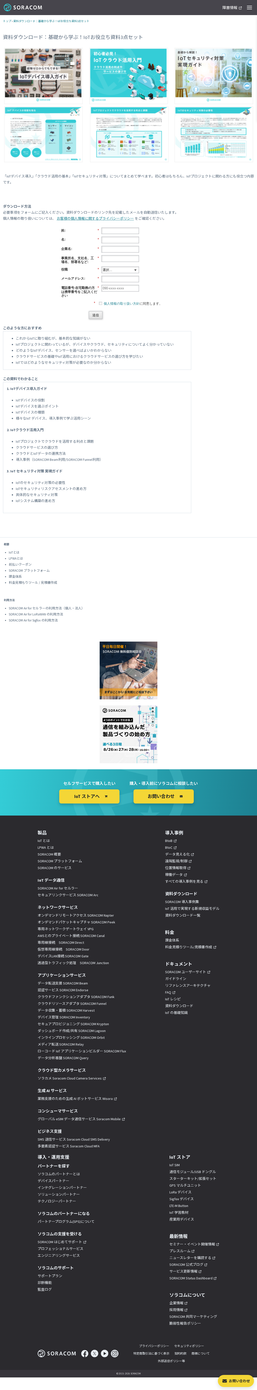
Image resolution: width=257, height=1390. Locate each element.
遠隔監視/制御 (176, 861)
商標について (200, 1353)
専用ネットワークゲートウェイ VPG (66, 929)
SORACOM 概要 (49, 854)
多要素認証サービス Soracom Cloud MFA (69, 1146)
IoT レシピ (173, 999)
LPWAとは (16, 558)
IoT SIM (174, 1165)
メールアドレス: (80, 278)
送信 (95, 315)
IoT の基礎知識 (176, 1012)
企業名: (80, 249)
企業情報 (176, 1303)
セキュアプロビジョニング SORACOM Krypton (73, 1024)
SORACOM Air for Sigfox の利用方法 (33, 620)
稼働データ (174, 874)
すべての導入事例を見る (184, 881)
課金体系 (15, 576)
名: (80, 239)
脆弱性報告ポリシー (185, 1323)
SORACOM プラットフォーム (29, 570)
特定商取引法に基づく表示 (151, 1353)
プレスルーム (179, 1251)
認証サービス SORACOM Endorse (63, 990)
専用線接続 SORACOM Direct (61, 942)
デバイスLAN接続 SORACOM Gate (63, 956)
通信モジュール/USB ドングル (192, 1172)
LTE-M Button (178, 1205)
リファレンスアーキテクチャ (188, 985)
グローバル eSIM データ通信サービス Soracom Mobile (79, 1119)
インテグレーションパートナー (62, 1187)
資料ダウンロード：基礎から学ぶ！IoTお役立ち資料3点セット (51, 21)
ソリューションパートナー (59, 1194)
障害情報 (229, 8)
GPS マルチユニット (185, 1185)
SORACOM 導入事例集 (182, 902)
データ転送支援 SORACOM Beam (63, 983)
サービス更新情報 (183, 1271)
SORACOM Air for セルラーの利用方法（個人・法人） (47, 608)
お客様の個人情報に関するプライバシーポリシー (95, 218)
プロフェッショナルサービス (60, 1248)
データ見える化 (177, 854)
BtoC (168, 847)
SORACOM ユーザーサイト (185, 972)
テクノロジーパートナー (57, 1201)
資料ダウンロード (179, 1006)
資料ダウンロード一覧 (182, 915)
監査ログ (45, 1289)
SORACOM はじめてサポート (60, 1242)
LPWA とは (46, 847)
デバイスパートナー (53, 1181)
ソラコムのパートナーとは (59, 1174)
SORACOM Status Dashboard (191, 1278)
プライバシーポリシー (154, 1346)
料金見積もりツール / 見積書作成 (33, 582)
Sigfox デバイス (181, 1199)
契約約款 (180, 1353)
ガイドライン (175, 978)
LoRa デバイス (180, 1192)
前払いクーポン (20, 564)
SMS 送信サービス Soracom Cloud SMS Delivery (74, 1139)
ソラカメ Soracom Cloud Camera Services (70, 1078)
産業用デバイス (181, 1219)
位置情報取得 (175, 868)
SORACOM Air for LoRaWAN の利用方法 (36, 614)
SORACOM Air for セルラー (58, 888)
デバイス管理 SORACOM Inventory (64, 1017)
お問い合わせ (239, 1381)
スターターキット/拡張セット (192, 1178)
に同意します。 (133, 303)
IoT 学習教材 (178, 1212)
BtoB (168, 840)
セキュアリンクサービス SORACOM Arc (68, 895)
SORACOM (23, 7)
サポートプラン (50, 1276)
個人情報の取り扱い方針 (122, 303)
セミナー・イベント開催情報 (192, 1244)
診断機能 (45, 1282)
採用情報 (176, 1310)
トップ (7, 21)
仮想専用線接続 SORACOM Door (63, 949)
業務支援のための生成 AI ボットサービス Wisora (75, 1098)
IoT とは (44, 840)
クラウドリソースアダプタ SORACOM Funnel (72, 1003)
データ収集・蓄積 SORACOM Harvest (66, 1010)
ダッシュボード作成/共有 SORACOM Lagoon (72, 1030)
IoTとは (14, 552)
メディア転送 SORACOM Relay (61, 1044)
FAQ (168, 992)
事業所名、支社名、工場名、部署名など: (80, 260)
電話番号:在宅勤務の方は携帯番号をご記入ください (80, 291)
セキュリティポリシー (189, 1346)
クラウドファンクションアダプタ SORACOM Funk (76, 997)
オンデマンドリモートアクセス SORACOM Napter (76, 915)
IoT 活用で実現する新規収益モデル (192, 908)
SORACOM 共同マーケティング (193, 1316)
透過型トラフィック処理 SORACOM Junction (73, 963)
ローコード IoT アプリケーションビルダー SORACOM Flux (82, 1051)
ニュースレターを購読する (190, 1258)
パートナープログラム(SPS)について (66, 1221)
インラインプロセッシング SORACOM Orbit (71, 1037)
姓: (80, 230)
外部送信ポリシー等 (171, 1361)
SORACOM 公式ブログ (186, 1264)
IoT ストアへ (87, 796)
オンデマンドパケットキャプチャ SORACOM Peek (76, 922)
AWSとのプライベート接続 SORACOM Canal (71, 935)
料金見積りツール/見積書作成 (188, 947)
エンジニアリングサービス (59, 1255)
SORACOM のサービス (55, 868)
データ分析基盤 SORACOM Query (63, 1058)
